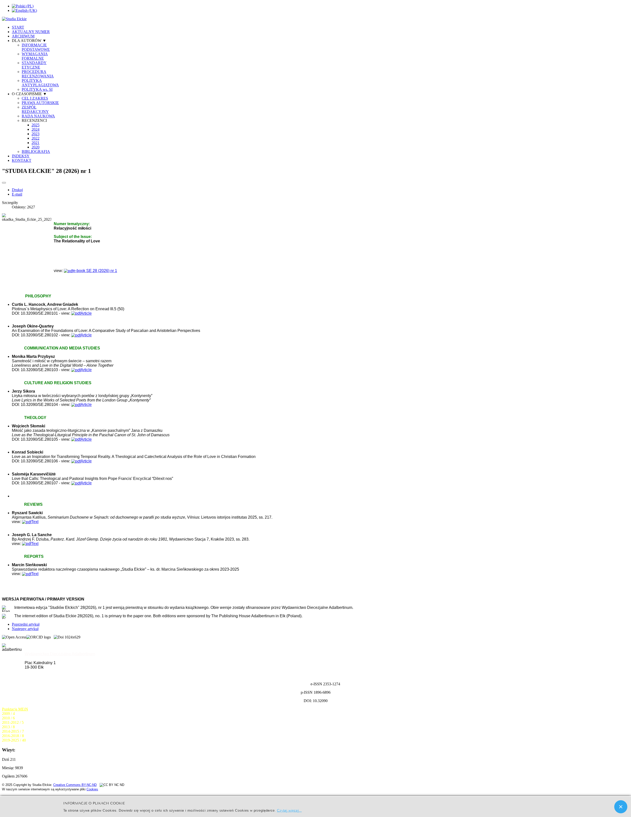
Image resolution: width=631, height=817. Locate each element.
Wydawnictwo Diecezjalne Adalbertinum (60, 654)
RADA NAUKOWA (38, 116)
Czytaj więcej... (289, 810)
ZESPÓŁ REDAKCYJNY (35, 109)
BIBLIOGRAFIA (36, 151)
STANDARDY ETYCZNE (34, 65)
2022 (35, 138)
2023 (35, 134)
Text (34, 522)
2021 (35, 143)
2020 (35, 147)
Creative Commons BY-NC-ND (75, 785)
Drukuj (17, 190)
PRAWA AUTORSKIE (40, 103)
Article (86, 370)
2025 (35, 125)
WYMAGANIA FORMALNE (35, 56)
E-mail (17, 194)
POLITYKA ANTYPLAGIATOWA (40, 82)
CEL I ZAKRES (35, 98)
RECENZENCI (34, 120)
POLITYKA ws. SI (37, 89)
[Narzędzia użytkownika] (4, 182)
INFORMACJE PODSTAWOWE (36, 47)
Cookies (92, 789)
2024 (35, 129)
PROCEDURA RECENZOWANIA (38, 74)
